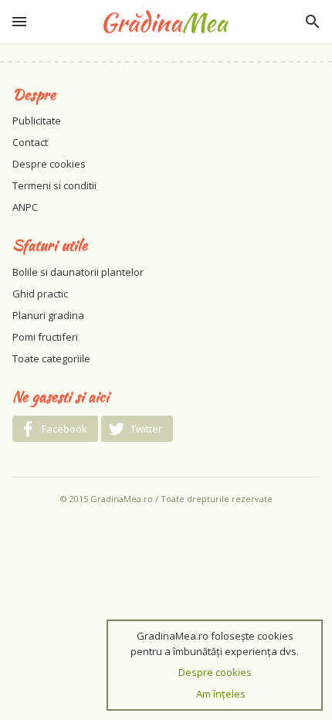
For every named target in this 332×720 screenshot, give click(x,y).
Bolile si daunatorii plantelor (78, 272)
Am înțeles (221, 694)
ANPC (25, 207)
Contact (30, 142)
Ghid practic (40, 294)
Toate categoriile (51, 358)
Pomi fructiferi (45, 337)
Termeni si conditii (54, 185)
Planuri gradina (48, 315)
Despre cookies (49, 164)
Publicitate (36, 120)
